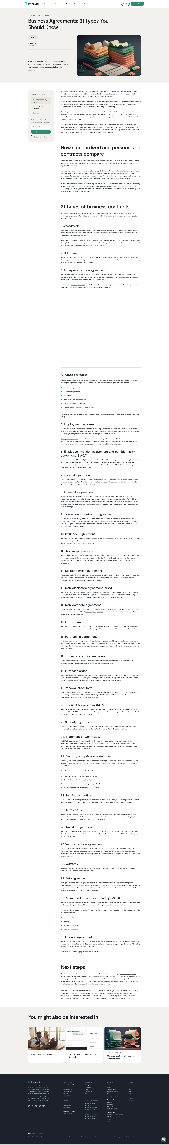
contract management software (99, 981)
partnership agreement (114, 641)
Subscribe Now (41, 132)
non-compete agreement (94, 612)
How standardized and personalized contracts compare (40, 100)
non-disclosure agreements (89, 176)
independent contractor (121, 519)
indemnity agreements (102, 496)
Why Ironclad (48, 4)
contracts (98, 101)
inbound (99, 482)
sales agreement (78, 257)
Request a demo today (119, 981)
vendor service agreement (113, 851)
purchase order (67, 675)
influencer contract (70, 538)
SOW (65, 741)
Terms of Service (32, 1100)
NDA (64, 592)
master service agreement (84, 577)
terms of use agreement (70, 814)
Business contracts (116, 94)
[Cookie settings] (29, 1133)
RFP (64, 709)
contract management (128, 974)
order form (67, 626)
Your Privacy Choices (37, 1133)
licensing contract (79, 941)
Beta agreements (67, 883)
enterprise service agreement (73, 274)
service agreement (77, 285)
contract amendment (69, 230)
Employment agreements (69, 439)
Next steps (36, 113)
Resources (77, 4)
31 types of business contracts (39, 107)
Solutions (67, 4)
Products (58, 4)
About (86, 4)
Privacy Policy (44, 1100)
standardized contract (70, 171)
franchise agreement (69, 380)
